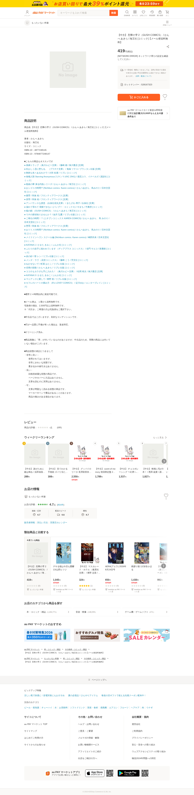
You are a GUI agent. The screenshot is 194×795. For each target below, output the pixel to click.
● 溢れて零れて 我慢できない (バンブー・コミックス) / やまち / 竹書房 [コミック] (63, 207)
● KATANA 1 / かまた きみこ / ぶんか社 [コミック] (48, 245)
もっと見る (158, 437)
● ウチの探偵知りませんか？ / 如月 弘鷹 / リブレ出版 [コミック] (54, 214)
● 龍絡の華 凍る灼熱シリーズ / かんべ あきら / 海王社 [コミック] (55, 184)
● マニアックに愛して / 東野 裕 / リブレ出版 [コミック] (50, 279)
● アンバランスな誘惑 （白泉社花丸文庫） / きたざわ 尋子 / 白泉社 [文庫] (59, 203)
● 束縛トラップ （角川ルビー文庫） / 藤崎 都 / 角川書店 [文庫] (54, 165)
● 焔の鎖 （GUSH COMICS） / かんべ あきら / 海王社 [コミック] (55, 210)
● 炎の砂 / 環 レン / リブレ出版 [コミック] (44, 256)
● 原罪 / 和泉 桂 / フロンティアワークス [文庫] (46, 199)
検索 (113, 13)
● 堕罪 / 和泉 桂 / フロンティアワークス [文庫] (46, 226)
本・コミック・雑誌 (52, 649)
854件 (61, 505)
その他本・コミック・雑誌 (76, 649)
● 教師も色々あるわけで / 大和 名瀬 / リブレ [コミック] (50, 173)
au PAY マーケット (32, 649)
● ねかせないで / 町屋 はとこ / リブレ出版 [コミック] (49, 264)
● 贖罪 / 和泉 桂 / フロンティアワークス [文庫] (46, 195)
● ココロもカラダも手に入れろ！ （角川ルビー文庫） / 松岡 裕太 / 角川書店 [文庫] (63, 271)
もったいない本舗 (51, 658)
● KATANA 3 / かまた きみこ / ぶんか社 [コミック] (48, 275)
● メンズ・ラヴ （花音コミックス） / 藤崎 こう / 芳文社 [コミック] (56, 260)
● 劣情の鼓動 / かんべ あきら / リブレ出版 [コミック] (49, 267)
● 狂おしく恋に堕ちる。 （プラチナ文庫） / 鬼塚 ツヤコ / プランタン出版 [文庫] (62, 169)
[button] (168, 46)
